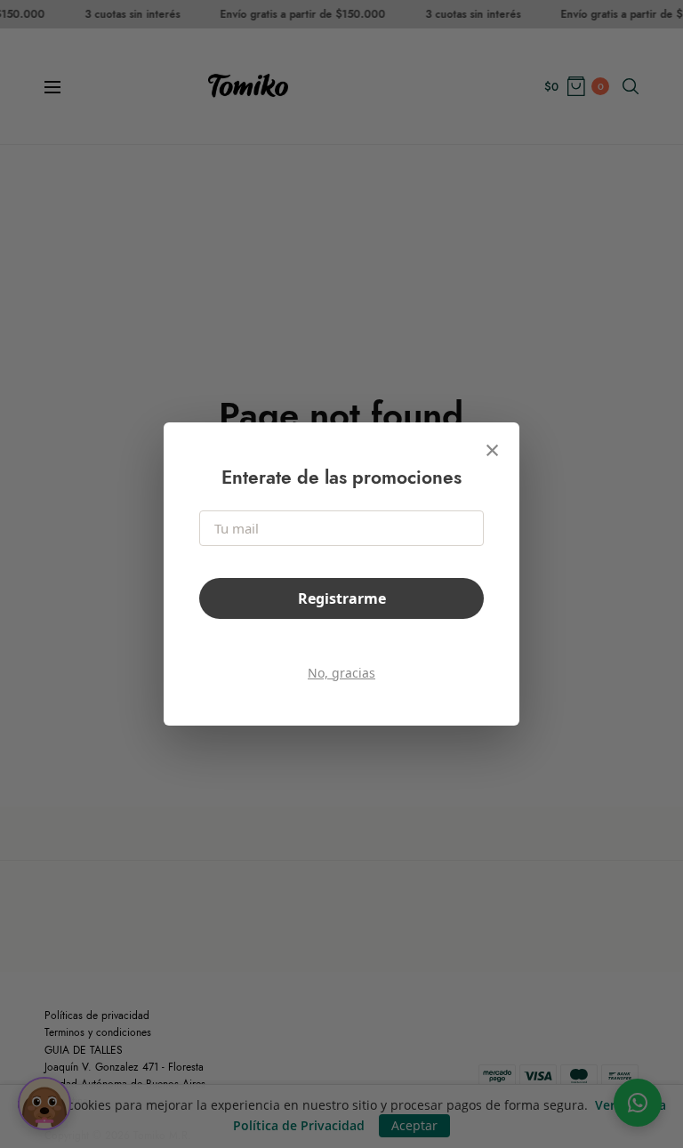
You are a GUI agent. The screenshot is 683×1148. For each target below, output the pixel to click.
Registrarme (342, 598)
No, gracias (341, 672)
